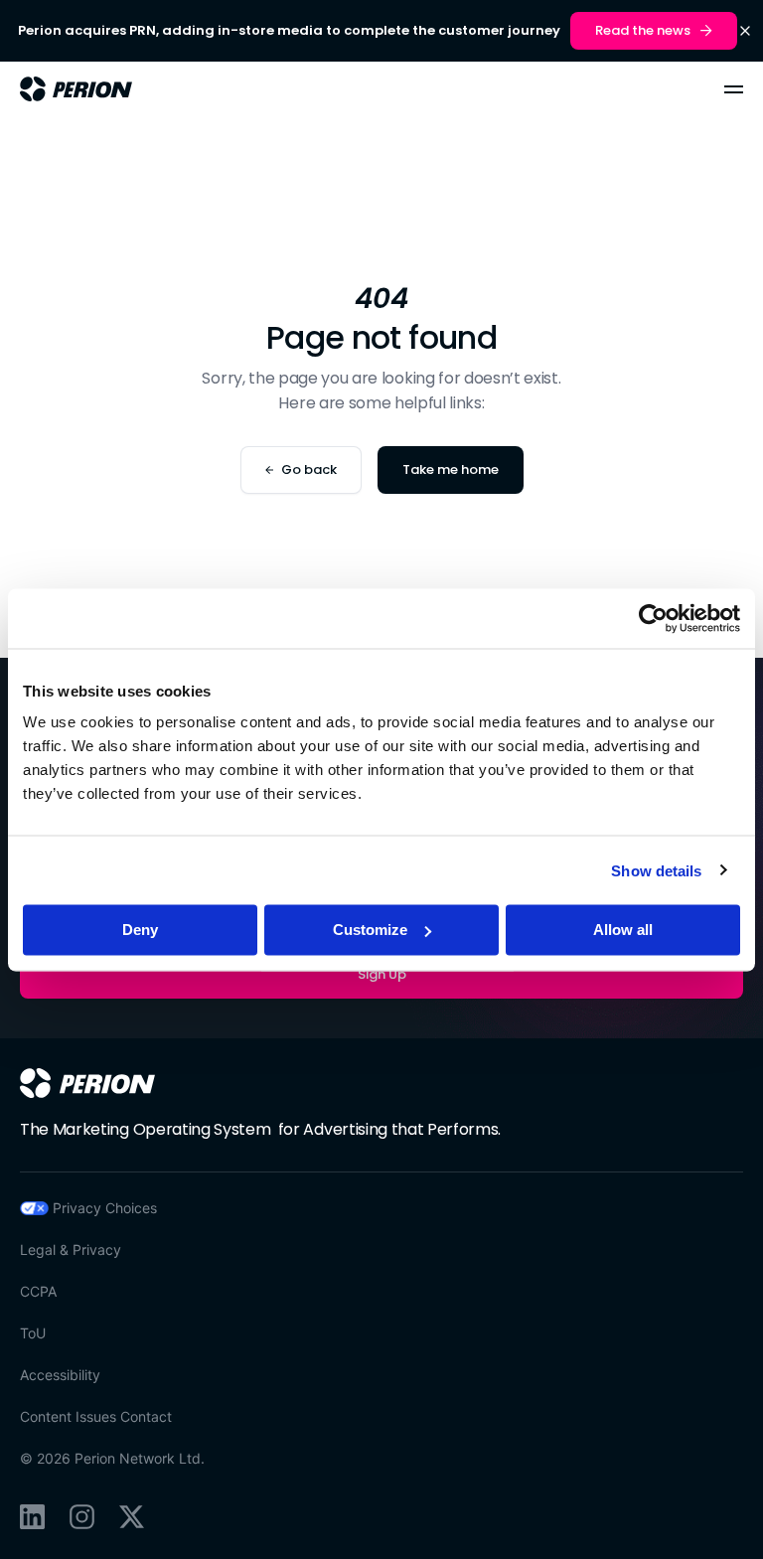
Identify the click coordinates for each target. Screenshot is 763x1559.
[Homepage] (87, 1083)
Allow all (623, 929)
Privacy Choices (105, 1207)
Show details (656, 869)
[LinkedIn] (32, 1516)
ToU (33, 1333)
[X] (131, 1516)
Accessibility (60, 1374)
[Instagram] (82, 1516)
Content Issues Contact (96, 1416)
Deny (140, 929)
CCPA (38, 1291)
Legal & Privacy (70, 1249)
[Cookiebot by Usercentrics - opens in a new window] (653, 618)
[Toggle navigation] (733, 89)
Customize (370, 929)
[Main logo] (76, 89)
